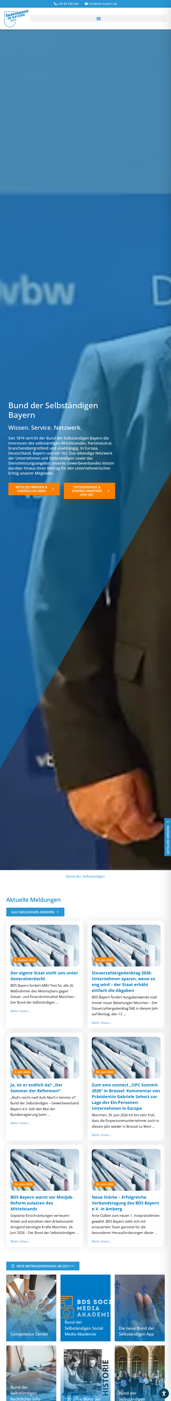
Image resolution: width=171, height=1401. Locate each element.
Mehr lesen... (20, 1011)
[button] (98, 18)
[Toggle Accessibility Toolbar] (163, 1393)
